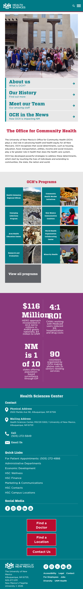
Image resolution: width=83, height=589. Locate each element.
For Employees (50, 577)
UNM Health (61, 581)
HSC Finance (13, 478)
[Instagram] (13, 508)
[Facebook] (7, 508)
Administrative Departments (23, 463)
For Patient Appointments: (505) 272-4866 (32, 458)
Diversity (47, 581)
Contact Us (42, 552)
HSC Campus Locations (20, 492)
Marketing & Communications (24, 483)
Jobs (63, 577)
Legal (61, 573)
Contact (70, 573)
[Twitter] (19, 508)
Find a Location (41, 540)
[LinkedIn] (24, 508)
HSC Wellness (14, 473)
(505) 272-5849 (21, 435)
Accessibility (49, 573)
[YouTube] (30, 508)
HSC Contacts (14, 488)
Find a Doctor (41, 525)
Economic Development (20, 468)
